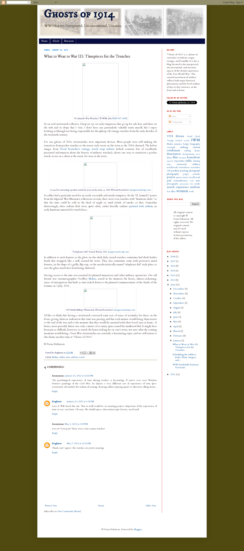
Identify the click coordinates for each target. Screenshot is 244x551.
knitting (196, 161)
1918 (170, 136)
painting (184, 170)
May (175, 321)
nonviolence (184, 167)
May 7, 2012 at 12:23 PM (79, 443)
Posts (173, 116)
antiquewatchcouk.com (118, 252)
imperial (170, 161)
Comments (176, 122)
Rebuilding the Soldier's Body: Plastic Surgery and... (184, 357)
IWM (195, 140)
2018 (173, 256)
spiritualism (184, 184)
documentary (188, 154)
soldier (62, 357)
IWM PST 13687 (119, 118)
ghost (184, 157)
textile (197, 184)
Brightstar (57, 401)
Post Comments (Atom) (69, 511)
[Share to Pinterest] (94, 353)
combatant (173, 150)
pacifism (175, 170)
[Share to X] (87, 353)
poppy (186, 174)
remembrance (180, 180)
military (196, 164)
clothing (184, 147)
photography (173, 174)
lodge (169, 164)
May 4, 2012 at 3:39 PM (76, 424)
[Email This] (81, 353)
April (176, 326)
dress (169, 157)
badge (186, 144)
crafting (187, 150)
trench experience (178, 187)
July (175, 312)
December (179, 288)
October (177, 298)
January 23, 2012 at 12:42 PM (79, 375)
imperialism (179, 161)
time (68, 357)
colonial (196, 147)
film (175, 157)
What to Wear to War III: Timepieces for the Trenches (185, 347)
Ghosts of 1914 (79, 14)
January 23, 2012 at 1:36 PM (80, 401)
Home (44, 41)
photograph (194, 170)
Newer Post (51, 505)
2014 (173, 275)
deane (197, 150)
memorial (181, 164)
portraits (196, 174)
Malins (92, 279)
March (176, 331)
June (175, 317)
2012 (173, 284)
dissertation (174, 154)
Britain (180, 136)
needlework (172, 167)
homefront (193, 157)
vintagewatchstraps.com (140, 190)
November (179, 293)
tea (191, 184)
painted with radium (141, 206)
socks (192, 181)
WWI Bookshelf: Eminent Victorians (186, 366)
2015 (173, 270)
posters (171, 177)
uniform (74, 357)
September (179, 302)
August (177, 307)
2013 (173, 280)
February (178, 335)
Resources (69, 41)
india (189, 161)
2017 (173, 261)
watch (82, 357)
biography (195, 144)
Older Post (150, 505)
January (177, 340)
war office (171, 191)
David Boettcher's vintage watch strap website (87, 149)
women (182, 190)
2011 (173, 374)
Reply (55, 391)
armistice (178, 144)
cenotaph (171, 147)
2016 (173, 265)
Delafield (178, 140)
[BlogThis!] (84, 353)
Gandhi (187, 140)
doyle (198, 154)
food (180, 157)
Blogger (138, 529)
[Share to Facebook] (90, 353)
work (191, 191)
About (55, 41)
